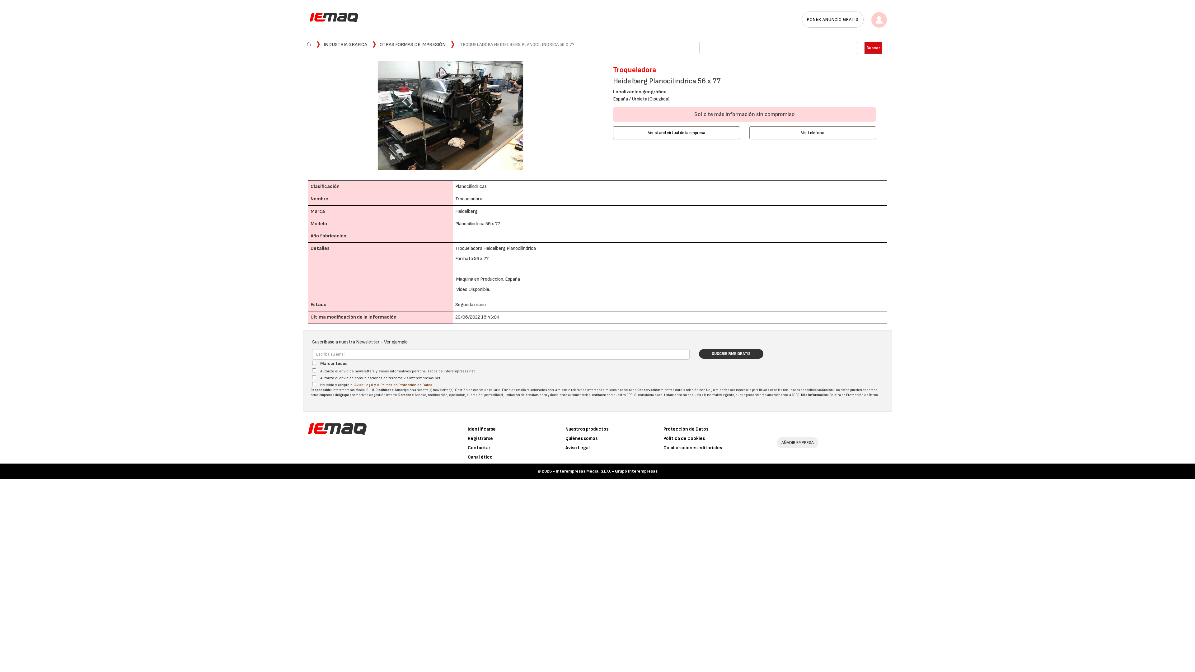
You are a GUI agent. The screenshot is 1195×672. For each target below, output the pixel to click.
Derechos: (406, 395)
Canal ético (480, 457)
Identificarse (482, 429)
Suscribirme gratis (731, 353)
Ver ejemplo (396, 342)
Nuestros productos (586, 429)
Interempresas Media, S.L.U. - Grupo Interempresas (607, 471)
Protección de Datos (685, 429)
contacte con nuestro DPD (612, 395)
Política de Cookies (684, 438)
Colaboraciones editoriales (692, 448)
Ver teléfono (812, 132)
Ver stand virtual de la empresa (676, 132)
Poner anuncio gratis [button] (833, 19)
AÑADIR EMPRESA (797, 442)
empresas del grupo (334, 395)
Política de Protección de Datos (406, 385)
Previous (300, 116)
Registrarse (480, 438)
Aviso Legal (363, 385)
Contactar (479, 448)
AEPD (795, 395)
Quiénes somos (581, 438)
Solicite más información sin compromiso (744, 114)
